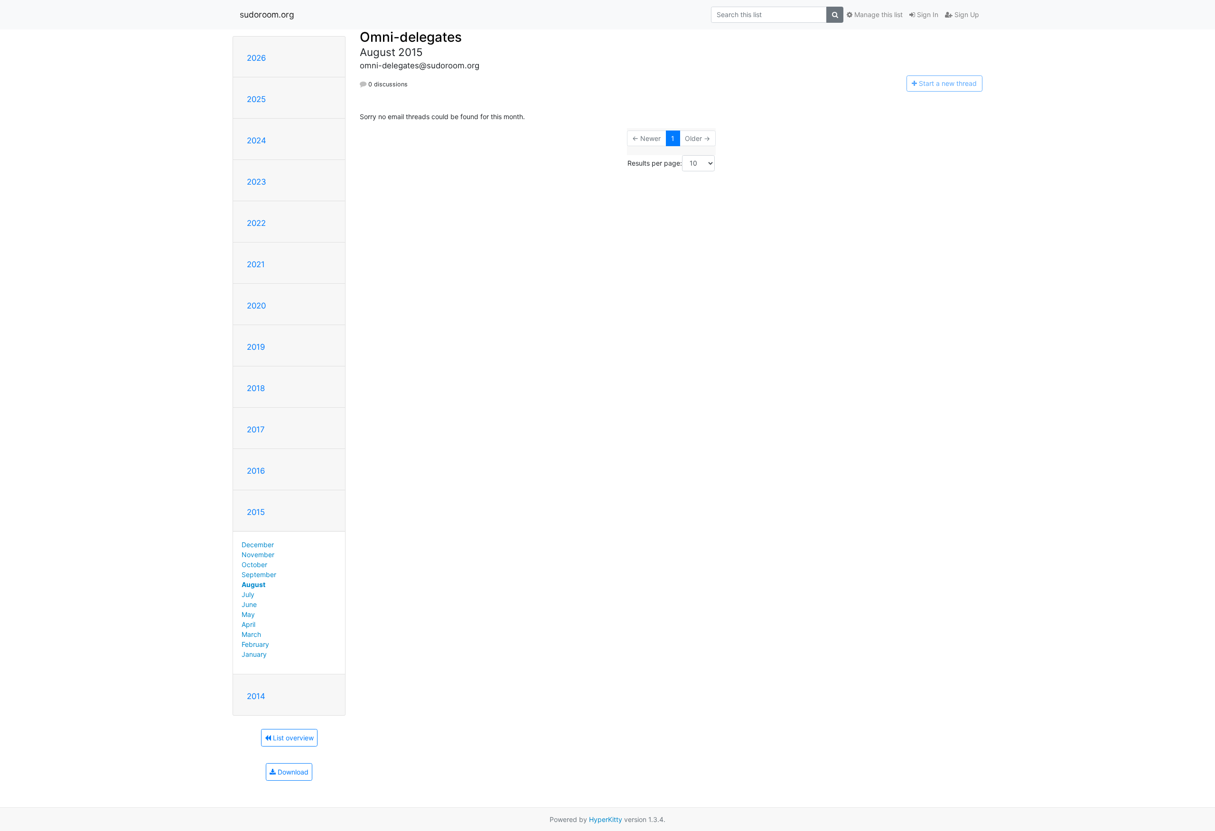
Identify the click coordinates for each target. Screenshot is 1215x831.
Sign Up (966, 14)
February (255, 644)
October (254, 564)
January (254, 654)
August (253, 584)
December (258, 545)
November (258, 555)
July (248, 594)
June (249, 604)
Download (292, 772)
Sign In (926, 14)
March (251, 634)
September (259, 574)
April (248, 624)
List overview (292, 738)
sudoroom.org (267, 14)
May (248, 614)
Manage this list (877, 14)
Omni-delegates (411, 37)
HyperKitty (605, 819)
